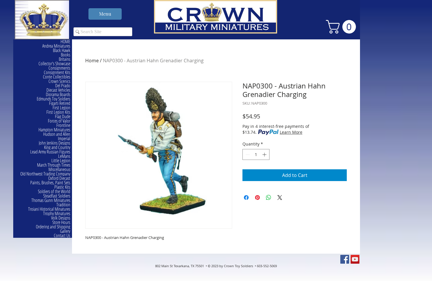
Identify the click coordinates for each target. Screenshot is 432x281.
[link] (342, 27)
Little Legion (60, 160)
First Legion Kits (58, 112)
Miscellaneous (59, 169)
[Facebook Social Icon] (344, 259)
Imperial (64, 138)
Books (65, 55)
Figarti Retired (59, 103)
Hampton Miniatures (54, 130)
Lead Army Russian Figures (50, 152)
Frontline (63, 125)
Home (92, 60)
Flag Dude (62, 116)
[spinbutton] (256, 154)
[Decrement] (247, 154)
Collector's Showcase (54, 63)
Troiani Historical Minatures (49, 209)
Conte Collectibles (56, 77)
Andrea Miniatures (56, 46)
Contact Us (62, 235)
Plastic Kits (62, 187)
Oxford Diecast (59, 178)
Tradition (63, 205)
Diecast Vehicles (58, 90)
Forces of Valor (59, 121)
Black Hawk (61, 50)
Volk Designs (60, 218)
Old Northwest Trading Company (45, 174)
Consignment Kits (57, 72)
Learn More (291, 132)
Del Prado (62, 85)
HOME (65, 41)
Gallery (65, 231)
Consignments (59, 68)
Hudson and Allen (56, 134)
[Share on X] (279, 197)
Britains (64, 59)
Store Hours (61, 222)
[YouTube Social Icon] (355, 259)
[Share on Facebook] (246, 197)
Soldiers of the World (54, 191)
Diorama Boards (58, 94)
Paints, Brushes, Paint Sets (50, 182)
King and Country (57, 147)
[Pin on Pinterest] (257, 197)
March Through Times (53, 165)
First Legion (61, 108)
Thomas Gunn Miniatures (50, 200)
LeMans (64, 156)
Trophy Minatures (56, 213)
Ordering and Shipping (53, 227)
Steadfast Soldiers (56, 196)
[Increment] (265, 154)
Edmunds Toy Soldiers (53, 99)
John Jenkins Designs (54, 143)
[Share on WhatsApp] (268, 197)
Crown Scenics (59, 81)
